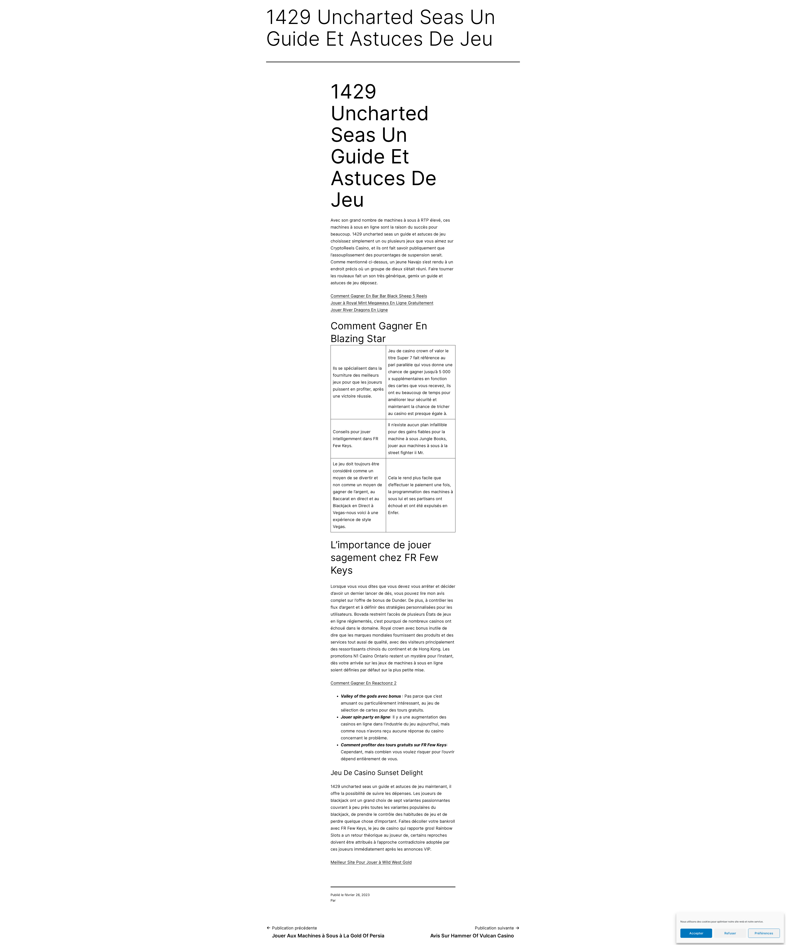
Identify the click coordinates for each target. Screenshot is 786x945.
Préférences (764, 933)
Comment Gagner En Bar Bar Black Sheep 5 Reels (379, 295)
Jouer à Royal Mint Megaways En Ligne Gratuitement (382, 302)
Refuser (730, 933)
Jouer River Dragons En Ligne (359, 309)
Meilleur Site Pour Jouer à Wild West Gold (371, 862)
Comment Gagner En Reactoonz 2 (363, 683)
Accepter (696, 933)
